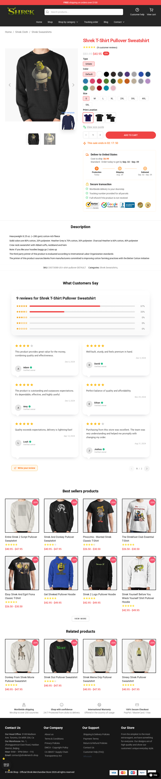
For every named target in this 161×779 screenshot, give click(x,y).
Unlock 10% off (6, 765)
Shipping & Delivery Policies (96, 734)
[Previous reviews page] (131, 468)
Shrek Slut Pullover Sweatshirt (60, 677)
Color (85, 69)
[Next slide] (73, 85)
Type (85, 59)
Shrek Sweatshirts (42, 32)
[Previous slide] (10, 85)
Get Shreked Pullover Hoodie (59, 594)
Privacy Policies (52, 743)
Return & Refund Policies (95, 743)
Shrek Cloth (21, 32)
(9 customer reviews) (107, 47)
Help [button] (155, 775)
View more (81, 619)
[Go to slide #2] (49, 139)
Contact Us (88, 747)
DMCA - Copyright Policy (56, 747)
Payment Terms (91, 738)
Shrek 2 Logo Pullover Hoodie (99, 594)
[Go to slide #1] (33, 139)
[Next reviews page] (147, 468)
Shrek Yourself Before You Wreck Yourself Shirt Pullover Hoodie (138, 598)
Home (8, 32)
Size (85, 93)
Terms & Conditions (54, 738)
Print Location (90, 110)
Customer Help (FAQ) (93, 752)
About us (49, 734)
